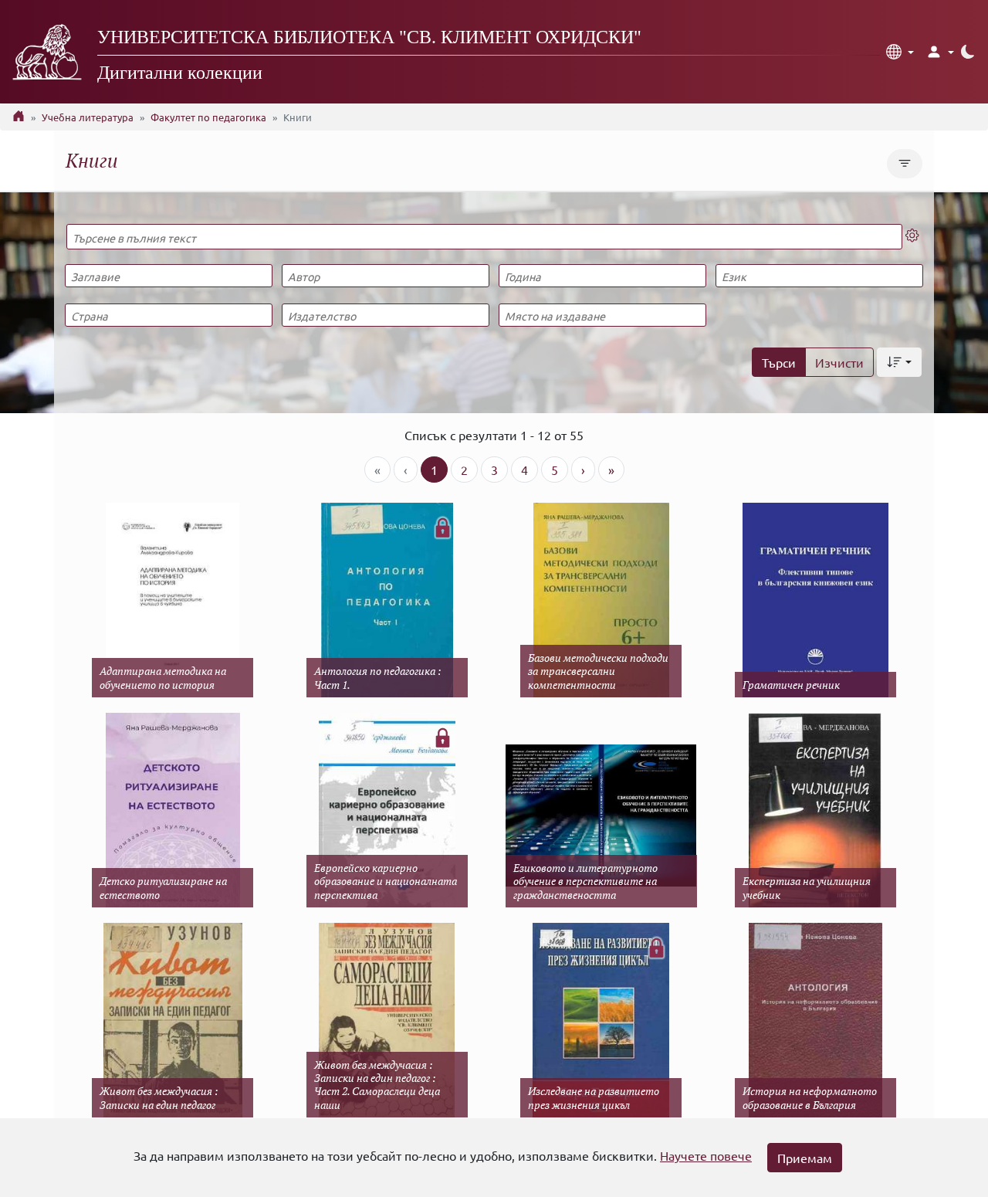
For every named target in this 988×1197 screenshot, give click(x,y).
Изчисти (839, 362)
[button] (900, 51)
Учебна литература (88, 117)
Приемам (804, 1157)
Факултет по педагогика (208, 117)
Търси (779, 362)
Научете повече (706, 1155)
